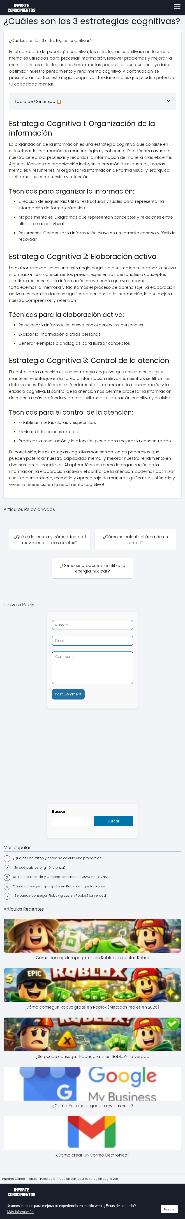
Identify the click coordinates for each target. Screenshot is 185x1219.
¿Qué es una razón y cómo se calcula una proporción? (58, 858)
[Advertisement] (92, 765)
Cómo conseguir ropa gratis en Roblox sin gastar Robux (59, 886)
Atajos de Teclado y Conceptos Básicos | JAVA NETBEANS (60, 876)
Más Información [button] (20, 1212)
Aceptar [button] (170, 1209)
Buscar (58, 811)
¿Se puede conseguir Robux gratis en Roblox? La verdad (59, 895)
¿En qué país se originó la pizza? (39, 867)
